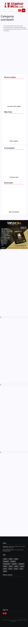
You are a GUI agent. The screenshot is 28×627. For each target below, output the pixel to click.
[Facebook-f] (3, 613)
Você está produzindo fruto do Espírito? (19, 102)
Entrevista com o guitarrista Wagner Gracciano (9, 136)
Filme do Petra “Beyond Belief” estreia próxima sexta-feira (14, 598)
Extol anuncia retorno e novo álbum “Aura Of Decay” (13, 605)
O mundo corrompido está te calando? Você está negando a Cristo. (19, 89)
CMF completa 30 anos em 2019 (19, 126)
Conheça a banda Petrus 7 (19, 137)
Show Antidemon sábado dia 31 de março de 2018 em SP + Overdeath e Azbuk (14, 50)
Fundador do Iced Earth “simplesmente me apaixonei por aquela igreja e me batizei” (13, 584)
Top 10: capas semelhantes (9, 162)
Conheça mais (14, 177)
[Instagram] (6, 613)
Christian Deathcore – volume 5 (19, 207)
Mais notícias (14, 141)
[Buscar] (19, 10)
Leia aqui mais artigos (14, 106)
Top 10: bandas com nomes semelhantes (19, 161)
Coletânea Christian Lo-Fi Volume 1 (9, 207)
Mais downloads (14, 212)
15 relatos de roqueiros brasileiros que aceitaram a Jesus (9, 173)
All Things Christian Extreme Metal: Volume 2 (9, 195)
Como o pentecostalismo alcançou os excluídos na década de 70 (9, 101)
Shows (14, 47)
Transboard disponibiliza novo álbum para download (19, 195)
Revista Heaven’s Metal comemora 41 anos (13, 591)
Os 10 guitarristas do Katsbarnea (9, 126)
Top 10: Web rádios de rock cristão (19, 173)
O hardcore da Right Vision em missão (9, 90)
